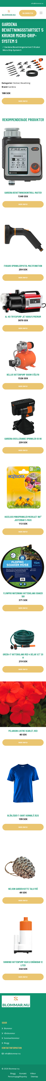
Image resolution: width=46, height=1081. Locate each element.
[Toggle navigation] (41, 13)
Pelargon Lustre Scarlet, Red (23, 730)
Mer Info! (23, 101)
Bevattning (25, 83)
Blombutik (28, 13)
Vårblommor (9, 1033)
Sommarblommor (11, 1038)
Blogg (6, 1043)
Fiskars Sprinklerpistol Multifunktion (23, 265)
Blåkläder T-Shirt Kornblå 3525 (23, 815)
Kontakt (22, 1073)
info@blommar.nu (37, 3)
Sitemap (34, 1076)
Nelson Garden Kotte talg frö (23, 888)
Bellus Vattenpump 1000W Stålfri (23, 374)
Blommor (8, 1028)
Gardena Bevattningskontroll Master (23, 192)
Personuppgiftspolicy (17, 1076)
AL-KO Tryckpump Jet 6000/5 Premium (23, 316)
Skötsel (16, 83)
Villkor (33, 1073)
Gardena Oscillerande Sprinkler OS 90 (23, 438)
